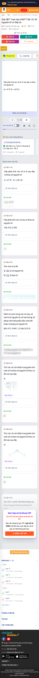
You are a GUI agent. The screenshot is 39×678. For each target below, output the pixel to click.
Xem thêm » (9, 395)
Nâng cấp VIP (20, 533)
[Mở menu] (9, 10)
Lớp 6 (3, 15)
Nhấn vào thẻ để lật (19, 113)
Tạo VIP (23, 10)
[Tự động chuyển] (24, 126)
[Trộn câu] (29, 126)
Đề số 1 (3, 48)
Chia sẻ (11, 37)
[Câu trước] (13, 120)
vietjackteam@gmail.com (15, 652)
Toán (8, 15)
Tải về (30, 37)
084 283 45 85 (12, 649)
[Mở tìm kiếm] (18, 10)
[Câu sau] (26, 120)
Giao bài (11, 41)
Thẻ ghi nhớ (10, 56)
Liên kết (5, 661)
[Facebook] (4, 639)
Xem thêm (5, 605)
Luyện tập (26, 56)
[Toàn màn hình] (34, 126)
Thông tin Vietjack (9, 665)
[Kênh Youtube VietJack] (9, 639)
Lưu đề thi (29, 41)
